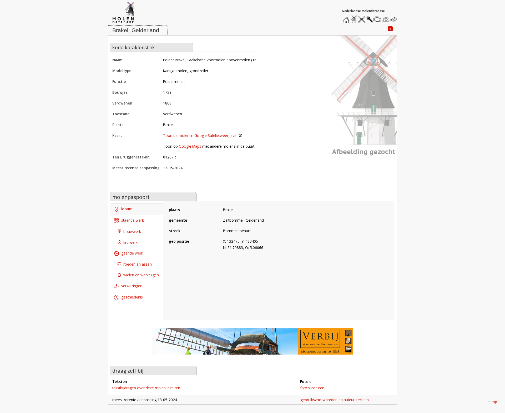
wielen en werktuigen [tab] (141, 274)
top (494, 401)
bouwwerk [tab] (132, 231)
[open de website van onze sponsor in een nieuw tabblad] (252, 344)
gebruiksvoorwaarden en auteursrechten (335, 399)
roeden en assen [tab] (137, 264)
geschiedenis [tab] (132, 297)
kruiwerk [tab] (130, 242)
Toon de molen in (199, 135)
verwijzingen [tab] (131, 285)
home (347, 18)
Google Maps (190, 146)
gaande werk (132, 253)
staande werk (132, 220)
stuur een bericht (394, 19)
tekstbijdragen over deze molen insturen (146, 387)
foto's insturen (312, 387)
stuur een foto (385, 19)
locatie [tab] (126, 208)
